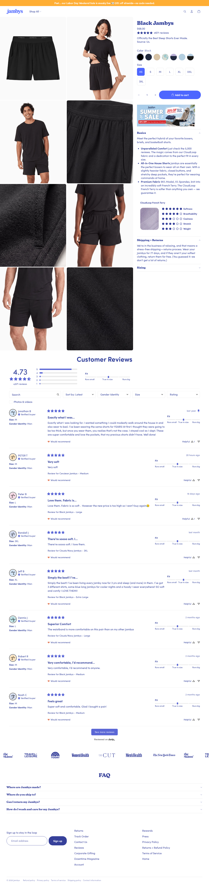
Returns (78, 830)
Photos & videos (23, 401)
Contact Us (80, 842)
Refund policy (29, 880)
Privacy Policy (150, 842)
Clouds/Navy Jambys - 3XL (73, 550)
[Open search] (184, 11)
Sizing (141, 267)
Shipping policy (74, 880)
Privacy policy (43, 880)
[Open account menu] (191, 11)
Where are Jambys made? (24, 787)
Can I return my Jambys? (23, 802)
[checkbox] (35, 402)
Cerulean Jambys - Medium (73, 473)
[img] (26, 414)
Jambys (16, 880)
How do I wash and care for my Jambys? (33, 809)
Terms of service (58, 880)
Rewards (147, 830)
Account (79, 864)
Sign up (57, 841)
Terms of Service (152, 853)
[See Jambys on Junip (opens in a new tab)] (111, 739)
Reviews (79, 847)
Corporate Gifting (84, 853)
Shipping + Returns (150, 240)
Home (145, 858)
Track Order (81, 836)
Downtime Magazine (86, 858)
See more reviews (104, 732)
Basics (141, 133)
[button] (56, 369)
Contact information (92, 880)
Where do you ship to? (21, 794)
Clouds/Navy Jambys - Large (74, 635)
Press (145, 836)
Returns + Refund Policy (156, 847)
